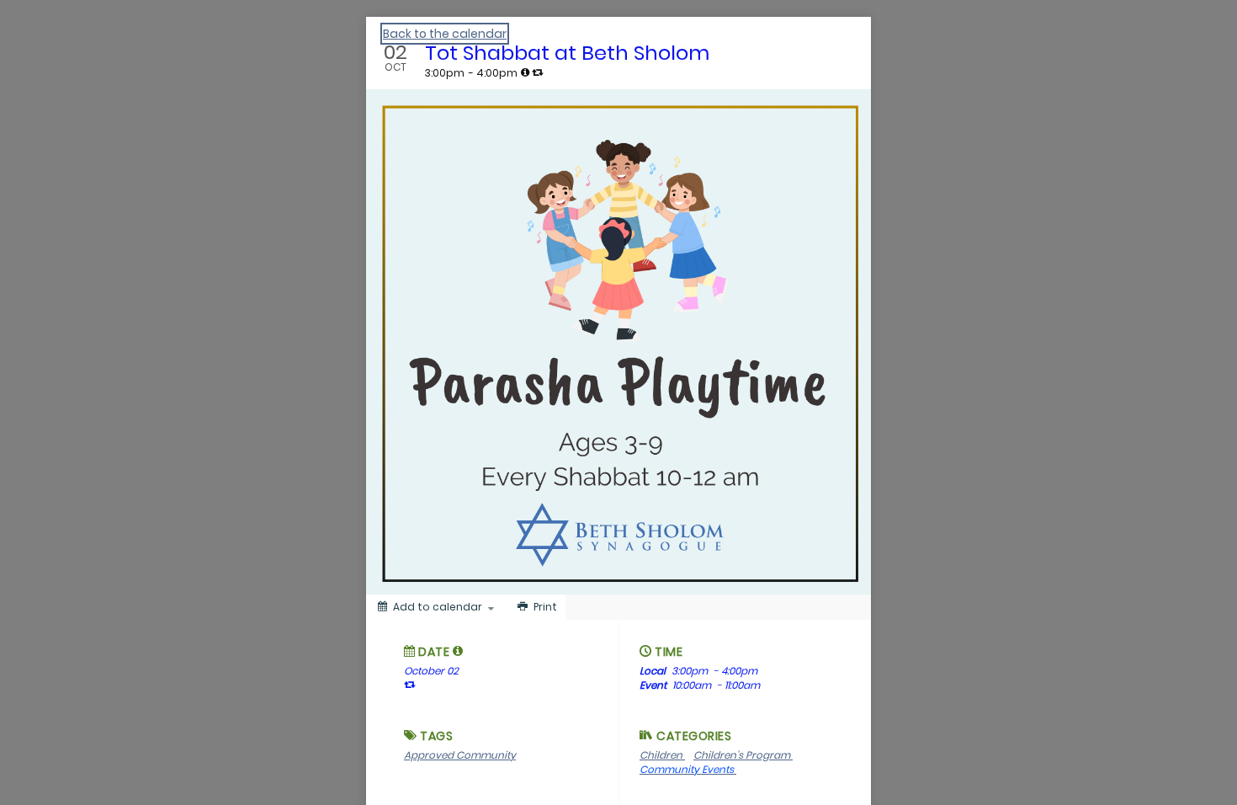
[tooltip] (525, 72)
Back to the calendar (445, 33)
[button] (458, 651)
